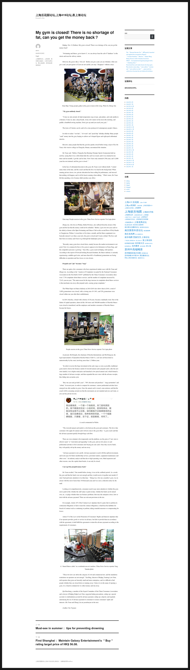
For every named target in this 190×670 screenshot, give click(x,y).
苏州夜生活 (145, 253)
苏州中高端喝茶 (134, 249)
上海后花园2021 (148, 205)
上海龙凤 (47, 59)
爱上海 (148, 246)
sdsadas (128, 191)
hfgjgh (37, 56)
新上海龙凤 (147, 240)
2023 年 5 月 (129, 152)
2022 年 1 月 (129, 167)
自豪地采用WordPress (67, 661)
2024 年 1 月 (129, 148)
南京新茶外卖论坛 (134, 230)
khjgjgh (128, 187)
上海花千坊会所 (136, 217)
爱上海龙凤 (41, 63)
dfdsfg (128, 181)
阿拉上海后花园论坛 (131, 258)
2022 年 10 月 (130, 164)
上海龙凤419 (129, 222)
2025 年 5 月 (129, 117)
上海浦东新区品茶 (138, 215)
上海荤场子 (144, 217)
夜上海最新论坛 (139, 234)
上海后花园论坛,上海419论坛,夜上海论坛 (61, 15)
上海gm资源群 (130, 205)
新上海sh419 (139, 240)
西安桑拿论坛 (144, 255)
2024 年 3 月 (129, 144)
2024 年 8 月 (129, 133)
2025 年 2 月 (129, 123)
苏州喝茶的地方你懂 (133, 253)
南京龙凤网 (130, 233)
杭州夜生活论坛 (148, 243)
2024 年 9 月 (129, 131)
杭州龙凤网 (142, 246)
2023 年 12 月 (130, 150)
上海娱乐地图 (133, 211)
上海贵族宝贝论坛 (130, 219)
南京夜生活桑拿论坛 (132, 227)
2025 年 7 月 (129, 112)
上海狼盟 (145, 215)
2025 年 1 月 (129, 125)
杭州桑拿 (135, 246)
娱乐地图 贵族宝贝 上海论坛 (137, 237)
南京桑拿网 (147, 230)
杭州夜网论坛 (128, 246)
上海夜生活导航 (129, 208)
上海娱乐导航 (148, 212)
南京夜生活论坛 (144, 227)
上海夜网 (137, 208)
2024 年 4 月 (129, 142)
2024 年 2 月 (129, 146)
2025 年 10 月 (130, 106)
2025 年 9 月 (129, 108)
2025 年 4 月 (129, 119)
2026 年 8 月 (129, 102)
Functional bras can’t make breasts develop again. (139, 65)
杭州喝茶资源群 (129, 243)
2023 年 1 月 (129, 158)
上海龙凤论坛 (140, 222)
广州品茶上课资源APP (130, 240)
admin (37, 50)
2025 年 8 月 (129, 110)
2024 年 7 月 (129, 135)
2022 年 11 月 (130, 162)
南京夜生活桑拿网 (138, 225)
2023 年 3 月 (129, 156)
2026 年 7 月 (129, 104)
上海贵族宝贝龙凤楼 (142, 219)
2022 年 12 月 (130, 160)
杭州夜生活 (139, 243)
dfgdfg (128, 183)
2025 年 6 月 (129, 114)
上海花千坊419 (128, 217)
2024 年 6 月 (129, 137)
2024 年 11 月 (130, 129)
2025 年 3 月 (129, 121)
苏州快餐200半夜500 (132, 255)
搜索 (126, 33)
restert (128, 189)
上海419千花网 (143, 202)
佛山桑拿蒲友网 (128, 225)
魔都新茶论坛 (141, 258)
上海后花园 (139, 205)
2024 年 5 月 (129, 139)
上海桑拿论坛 (39, 59)
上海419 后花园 (132, 202)
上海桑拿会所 (129, 215)
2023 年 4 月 (129, 154)
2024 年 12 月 (130, 127)
